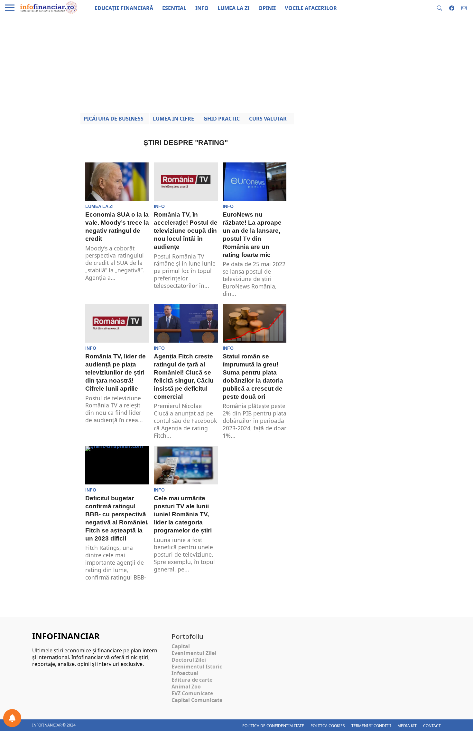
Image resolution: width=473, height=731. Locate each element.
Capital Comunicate (197, 700)
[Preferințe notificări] (12, 718)
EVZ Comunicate (192, 693)
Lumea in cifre (173, 118)
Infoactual (185, 673)
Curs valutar (268, 118)
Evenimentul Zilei (194, 653)
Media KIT (407, 725)
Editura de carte (192, 679)
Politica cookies (328, 725)
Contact (432, 725)
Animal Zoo (186, 686)
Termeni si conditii (371, 725)
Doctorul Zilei (189, 659)
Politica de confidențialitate (273, 725)
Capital (181, 646)
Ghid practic (221, 118)
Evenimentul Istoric (197, 666)
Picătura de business (114, 118)
